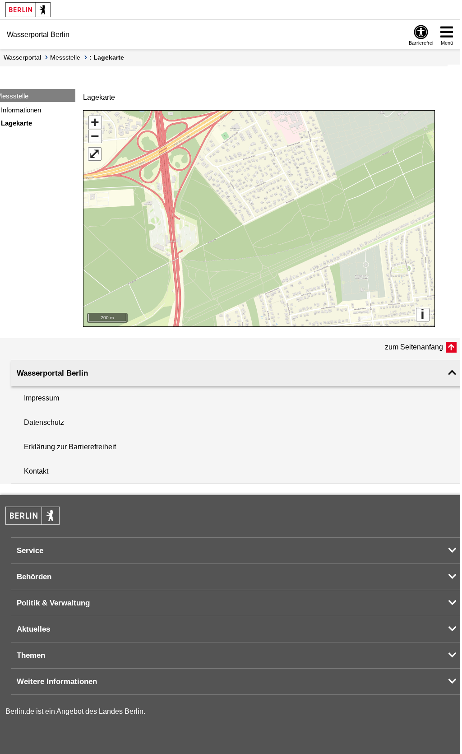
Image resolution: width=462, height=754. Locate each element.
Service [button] (30, 550)
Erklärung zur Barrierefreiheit (70, 447)
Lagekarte (16, 123)
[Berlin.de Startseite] (28, 9)
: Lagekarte (106, 57)
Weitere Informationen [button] (57, 681)
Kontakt (36, 471)
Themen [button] (31, 655)
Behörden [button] (34, 576)
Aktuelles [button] (33, 629)
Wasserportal (22, 57)
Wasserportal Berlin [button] (52, 373)
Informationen (21, 110)
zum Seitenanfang (414, 347)
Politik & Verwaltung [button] (53, 603)
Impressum (41, 398)
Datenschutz (44, 422)
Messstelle (65, 57)
